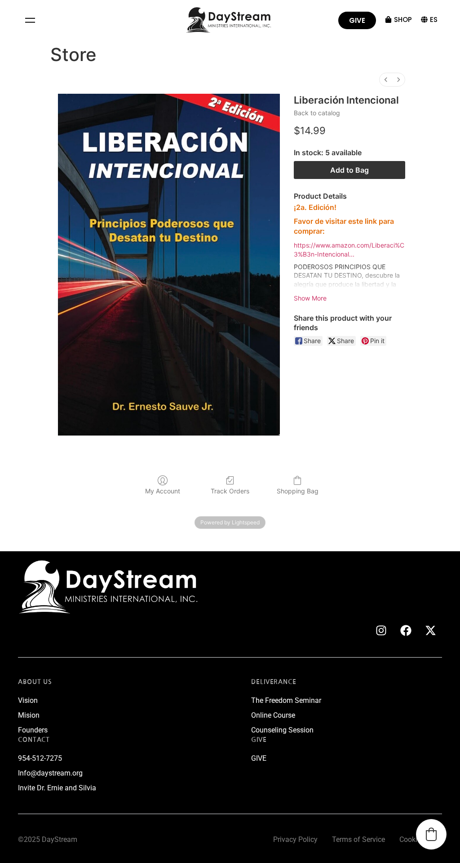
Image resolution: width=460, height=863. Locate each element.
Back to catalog (317, 113)
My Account (162, 491)
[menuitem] (386, 79)
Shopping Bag (297, 491)
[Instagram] (381, 630)
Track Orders (230, 491)
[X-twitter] (431, 630)
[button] (29, 20)
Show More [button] (310, 298)
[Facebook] (406, 630)
